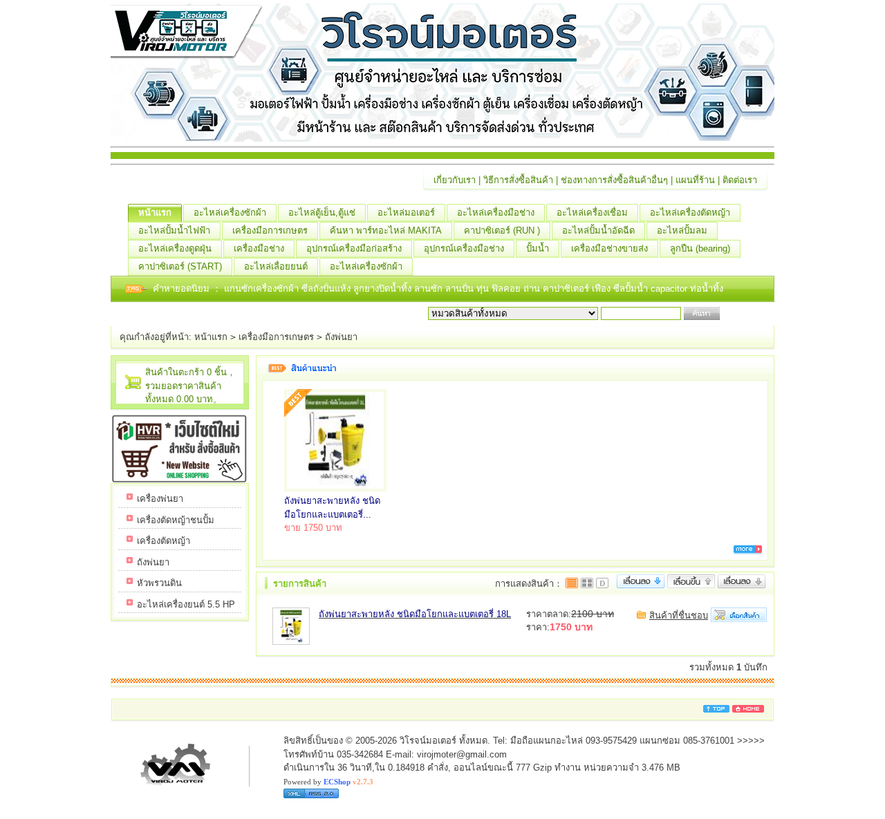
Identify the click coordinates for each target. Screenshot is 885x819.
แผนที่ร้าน (695, 180)
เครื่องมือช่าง (259, 248)
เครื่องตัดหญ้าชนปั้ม (175, 520)
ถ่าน (533, 288)
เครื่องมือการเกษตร (270, 230)
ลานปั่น (459, 288)
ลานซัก (429, 288)
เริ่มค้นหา (741, 313)
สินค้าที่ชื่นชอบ (678, 615)
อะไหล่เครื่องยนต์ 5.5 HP (186, 604)
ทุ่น (484, 288)
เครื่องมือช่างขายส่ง (609, 248)
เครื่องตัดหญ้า (163, 541)
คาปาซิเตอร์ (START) (180, 266)
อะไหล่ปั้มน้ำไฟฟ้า (174, 230)
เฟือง (602, 288)
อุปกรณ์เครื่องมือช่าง (464, 248)
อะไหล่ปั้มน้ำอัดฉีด (598, 230)
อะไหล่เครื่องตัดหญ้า (690, 212)
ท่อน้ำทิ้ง (706, 288)
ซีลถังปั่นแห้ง (326, 288)
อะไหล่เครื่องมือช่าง (495, 212)
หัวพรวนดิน (159, 583)
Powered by (328, 782)
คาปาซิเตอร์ (567, 288)
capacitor (670, 288)
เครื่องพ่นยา (160, 498)
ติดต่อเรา (740, 180)
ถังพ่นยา (341, 337)
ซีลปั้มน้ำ (632, 288)
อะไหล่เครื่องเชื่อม (592, 212)
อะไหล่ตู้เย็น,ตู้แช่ (321, 212)
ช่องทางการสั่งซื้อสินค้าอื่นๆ (614, 180)
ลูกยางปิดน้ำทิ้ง (383, 288)
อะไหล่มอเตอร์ (406, 212)
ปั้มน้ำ (537, 248)
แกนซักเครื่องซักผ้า (262, 288)
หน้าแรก (154, 212)
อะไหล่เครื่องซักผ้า (230, 212)
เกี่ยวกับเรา (455, 180)
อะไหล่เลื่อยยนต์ (276, 266)
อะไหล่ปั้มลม (682, 230)
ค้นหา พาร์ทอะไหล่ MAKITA (386, 230)
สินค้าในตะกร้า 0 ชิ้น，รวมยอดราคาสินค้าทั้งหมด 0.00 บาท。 (190, 385)
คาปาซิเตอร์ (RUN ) (502, 230)
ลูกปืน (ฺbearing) (700, 248)
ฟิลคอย (507, 288)
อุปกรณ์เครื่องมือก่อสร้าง (354, 248)
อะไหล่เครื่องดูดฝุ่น (175, 248)
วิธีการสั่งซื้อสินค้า (518, 180)
